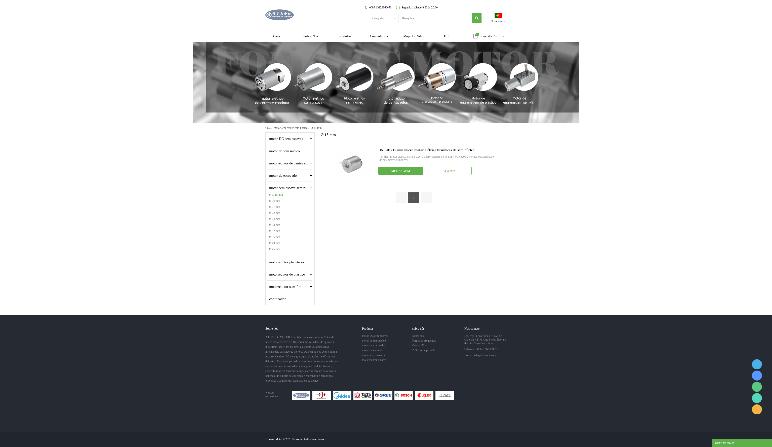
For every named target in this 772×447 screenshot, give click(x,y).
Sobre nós (418, 335)
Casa (268, 127)
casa (276, 36)
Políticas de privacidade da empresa (425, 350)
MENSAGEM (400, 170)
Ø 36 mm (274, 236)
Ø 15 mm (316, 127)
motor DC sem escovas (286, 139)
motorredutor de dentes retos (290, 163)
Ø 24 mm (274, 218)
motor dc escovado (283, 175)
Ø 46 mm (274, 249)
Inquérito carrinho (491, 36)
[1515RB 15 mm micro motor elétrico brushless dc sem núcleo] (351, 162)
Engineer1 (757, 364)
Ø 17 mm (274, 206)
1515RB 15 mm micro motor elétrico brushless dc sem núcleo (426, 150)
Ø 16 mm (274, 200)
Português (497, 21)
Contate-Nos (419, 345)
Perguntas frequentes (424, 340)
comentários (379, 36)
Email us (757, 409)
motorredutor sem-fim (285, 287)
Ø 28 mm (274, 224)
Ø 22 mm (274, 212)
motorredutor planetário (286, 262)
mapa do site (413, 36)
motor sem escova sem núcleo (291, 127)
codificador (277, 299)
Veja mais (449, 170)
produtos (345, 36)
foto (447, 36)
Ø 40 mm (274, 243)
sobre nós (310, 36)
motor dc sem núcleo (284, 151)
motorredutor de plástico (287, 274)
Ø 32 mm (274, 230)
